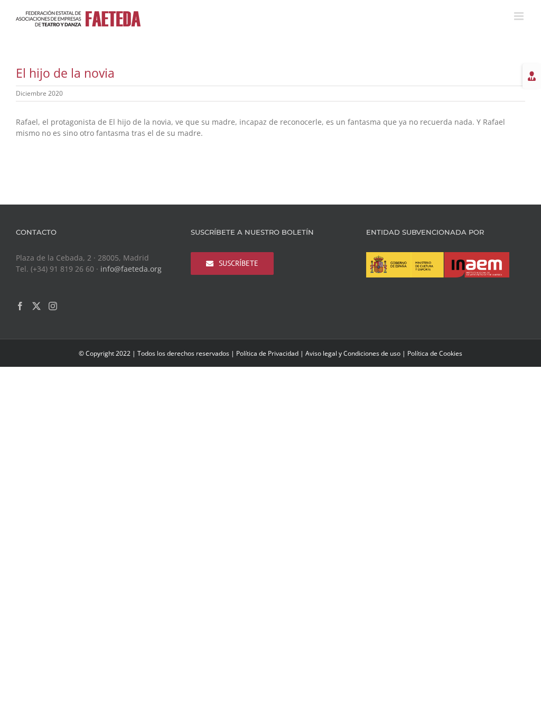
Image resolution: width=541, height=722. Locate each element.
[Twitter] (36, 306)
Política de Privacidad (267, 353)
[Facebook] (20, 306)
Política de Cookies (434, 353)
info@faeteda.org (131, 269)
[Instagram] (53, 306)
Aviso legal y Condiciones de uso (352, 353)
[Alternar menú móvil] (519, 16)
